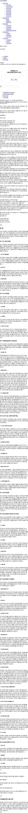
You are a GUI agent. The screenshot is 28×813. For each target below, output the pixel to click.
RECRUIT (6, 32)
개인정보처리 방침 (8, 94)
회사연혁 (8, 8)
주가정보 (8, 27)
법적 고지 (5, 95)
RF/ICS (8, 20)
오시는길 (8, 16)
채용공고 (8, 35)
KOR (1, 115)
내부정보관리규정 (11, 30)
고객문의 (8, 40)
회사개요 (8, 5)
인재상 (8, 33)
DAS (7, 19)
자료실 (8, 41)
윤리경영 (8, 13)
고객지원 (5, 38)
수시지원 (8, 36)
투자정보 (5, 24)
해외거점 (8, 11)
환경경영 (8, 14)
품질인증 (8, 22)
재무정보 (8, 29)
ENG (4, 115)
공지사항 (8, 43)
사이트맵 (5, 97)
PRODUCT (6, 18)
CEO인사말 (9, 6)
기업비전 (8, 10)
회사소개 (5, 3)
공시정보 (8, 25)
